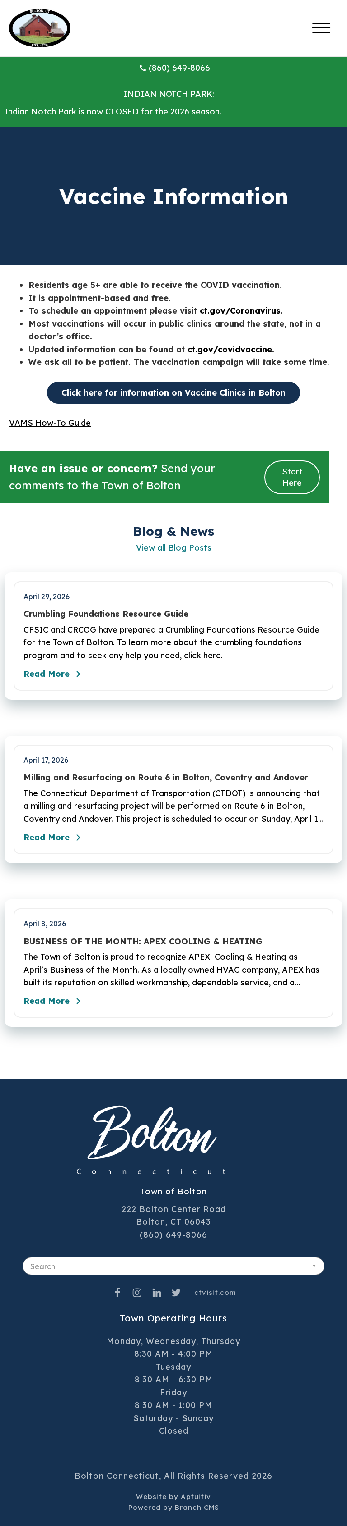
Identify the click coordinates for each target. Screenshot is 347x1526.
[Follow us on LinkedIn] (157, 1292)
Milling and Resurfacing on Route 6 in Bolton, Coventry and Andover (165, 778)
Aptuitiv (196, 1496)
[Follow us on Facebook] (117, 1292)
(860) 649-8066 (179, 68)
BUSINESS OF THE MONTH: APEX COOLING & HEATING (143, 942)
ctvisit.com (215, 1292)
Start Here (292, 477)
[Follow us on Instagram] (137, 1292)
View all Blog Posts (173, 547)
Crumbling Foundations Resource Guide (105, 614)
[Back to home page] (39, 27)
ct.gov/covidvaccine (230, 349)
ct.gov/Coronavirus (240, 310)
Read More (46, 674)
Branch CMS (197, 1507)
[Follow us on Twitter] (176, 1292)
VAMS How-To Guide (50, 423)
